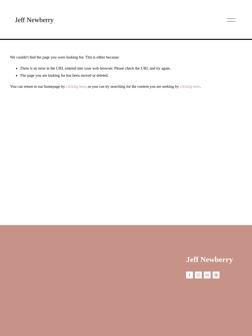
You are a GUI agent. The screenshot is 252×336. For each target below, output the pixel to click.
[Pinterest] (216, 275)
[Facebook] (189, 275)
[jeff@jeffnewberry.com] (207, 275)
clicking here (76, 86)
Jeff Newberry (34, 20)
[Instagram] (198, 275)
